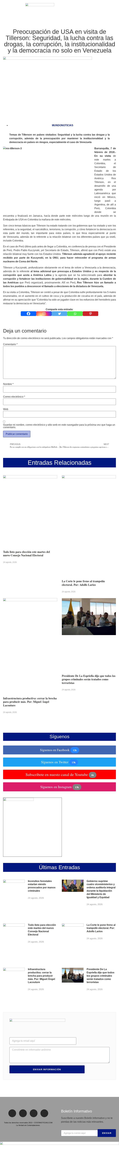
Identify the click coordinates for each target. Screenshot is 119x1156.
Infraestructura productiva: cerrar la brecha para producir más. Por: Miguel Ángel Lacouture (30, 701)
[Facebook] (28, 313)
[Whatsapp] (75, 313)
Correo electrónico (14, 397)
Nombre (8, 384)
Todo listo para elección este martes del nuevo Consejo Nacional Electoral (26, 553)
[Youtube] (44, 1113)
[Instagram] (44, 313)
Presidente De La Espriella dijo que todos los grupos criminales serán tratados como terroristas (88, 679)
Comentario (10, 344)
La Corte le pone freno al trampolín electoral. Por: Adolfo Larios (83, 583)
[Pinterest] (90, 313)
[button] (4, 10)
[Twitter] (59, 313)
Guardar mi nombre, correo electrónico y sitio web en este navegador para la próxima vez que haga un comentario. (59, 426)
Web (5, 409)
